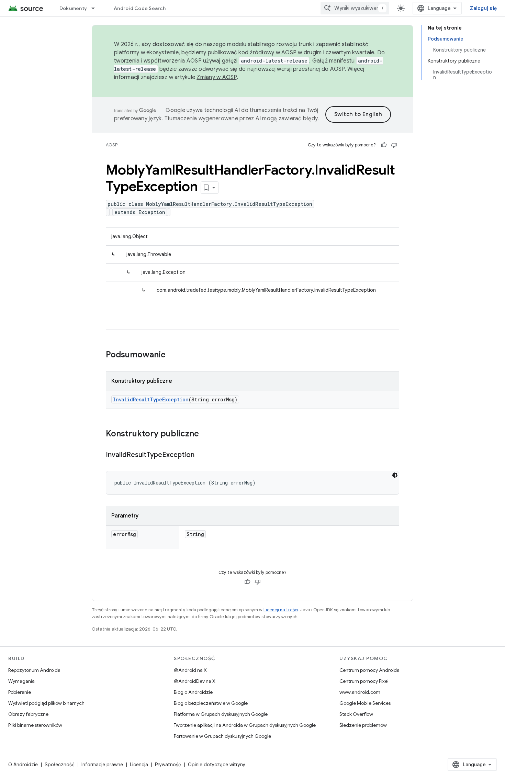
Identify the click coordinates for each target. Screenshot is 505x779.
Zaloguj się (483, 8)
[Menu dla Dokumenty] (96, 8)
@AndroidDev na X (194, 681)
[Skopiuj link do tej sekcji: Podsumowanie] (172, 355)
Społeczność (60, 764)
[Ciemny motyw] (395, 475)
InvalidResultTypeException (151, 399)
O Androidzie (23, 764)
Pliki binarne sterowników (35, 725)
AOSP (111, 145)
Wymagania (21, 681)
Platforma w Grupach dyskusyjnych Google (221, 714)
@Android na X (190, 670)
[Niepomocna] (394, 145)
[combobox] (355, 8)
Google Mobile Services (365, 703)
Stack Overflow (356, 714)
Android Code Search (140, 8)
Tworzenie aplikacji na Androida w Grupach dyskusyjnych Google (245, 725)
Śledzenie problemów (363, 725)
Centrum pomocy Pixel (364, 681)
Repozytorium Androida (34, 670)
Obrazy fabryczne (28, 714)
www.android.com (359, 692)
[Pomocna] (384, 145)
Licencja (139, 764)
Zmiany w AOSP (216, 77)
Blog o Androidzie (193, 692)
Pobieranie (19, 692)
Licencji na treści (280, 610)
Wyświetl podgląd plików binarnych (46, 703)
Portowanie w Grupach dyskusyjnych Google (222, 736)
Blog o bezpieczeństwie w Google (211, 703)
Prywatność (168, 764)
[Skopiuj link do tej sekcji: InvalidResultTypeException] (201, 455)
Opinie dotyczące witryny (216, 764)
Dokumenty (73, 8)
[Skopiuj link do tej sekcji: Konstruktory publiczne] (206, 434)
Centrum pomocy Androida (369, 670)
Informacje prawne (102, 764)
